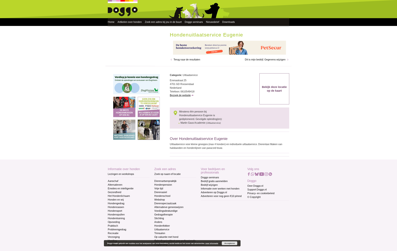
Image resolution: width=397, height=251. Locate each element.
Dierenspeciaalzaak (165, 203)
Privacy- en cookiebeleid (260, 193)
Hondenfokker (162, 225)
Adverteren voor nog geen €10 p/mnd (221, 196)
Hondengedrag (116, 203)
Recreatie (113, 233)
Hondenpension (163, 184)
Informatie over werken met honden (220, 188)
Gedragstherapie (163, 214)
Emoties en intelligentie (121, 188)
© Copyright (254, 197)
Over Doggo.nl (255, 186)
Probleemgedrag (117, 229)
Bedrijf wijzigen (209, 185)
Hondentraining (116, 218)
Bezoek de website (180, 95)
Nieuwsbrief (212, 22)
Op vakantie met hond (166, 237)
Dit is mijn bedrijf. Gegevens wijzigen (265, 59)
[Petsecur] (229, 47)
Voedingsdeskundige (166, 211)
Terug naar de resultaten (187, 59)
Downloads (228, 22)
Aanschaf (113, 181)
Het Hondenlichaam (119, 196)
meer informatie (211, 243)
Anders (158, 222)
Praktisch (113, 225)
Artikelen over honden (130, 22)
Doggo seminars (194, 22)
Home (111, 22)
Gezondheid (114, 192)
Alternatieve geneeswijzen (168, 207)
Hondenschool (162, 196)
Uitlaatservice (161, 229)
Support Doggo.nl (257, 189)
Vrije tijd (158, 188)
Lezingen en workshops (121, 174)
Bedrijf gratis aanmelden (214, 181)
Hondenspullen (116, 214)
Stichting (159, 218)
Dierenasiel (160, 192)
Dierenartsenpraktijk (165, 181)
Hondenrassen (116, 207)
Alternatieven (115, 184)
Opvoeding (114, 222)
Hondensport (115, 211)
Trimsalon (159, 233)
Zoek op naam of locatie (167, 174)
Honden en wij (116, 199)
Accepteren (229, 243)
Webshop (159, 199)
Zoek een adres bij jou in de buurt (163, 22)
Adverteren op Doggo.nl (214, 192)
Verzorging (114, 237)
